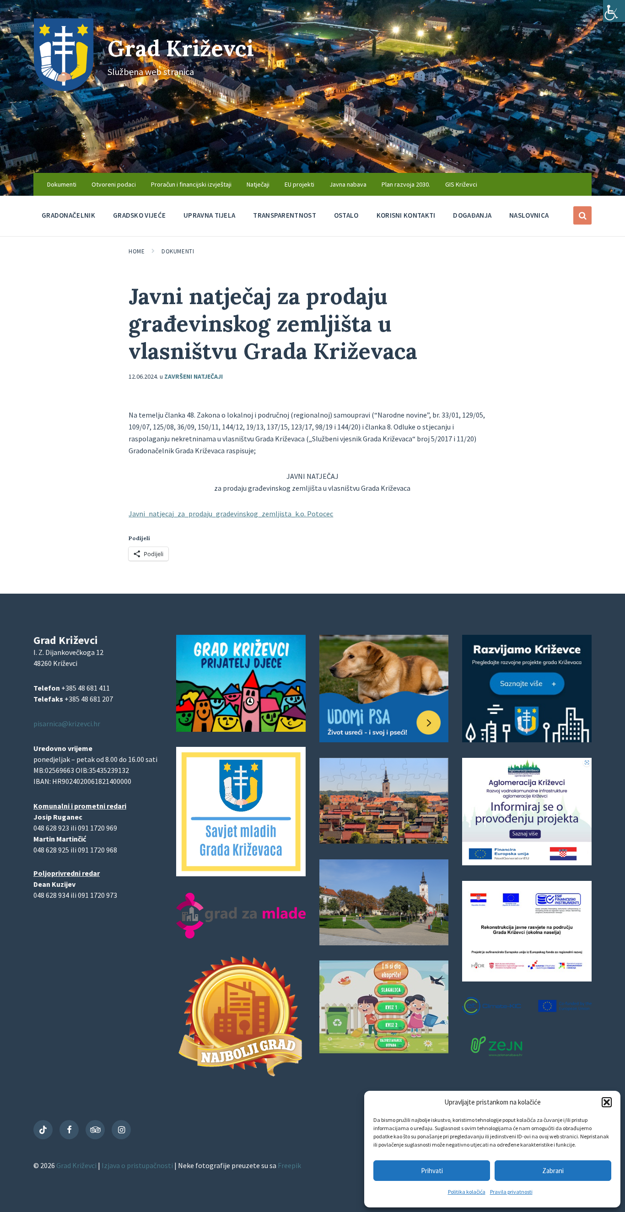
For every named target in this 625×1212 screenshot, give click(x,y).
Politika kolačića (466, 1191)
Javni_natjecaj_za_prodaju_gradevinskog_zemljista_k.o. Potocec (231, 513)
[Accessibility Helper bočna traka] (614, 11)
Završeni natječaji (193, 376)
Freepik (289, 1165)
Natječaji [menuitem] (258, 184)
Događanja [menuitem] (472, 215)
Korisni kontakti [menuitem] (406, 215)
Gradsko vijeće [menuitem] (139, 215)
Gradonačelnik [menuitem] (68, 215)
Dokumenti (178, 251)
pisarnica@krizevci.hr (66, 723)
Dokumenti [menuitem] (61, 184)
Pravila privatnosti (511, 1191)
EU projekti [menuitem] (299, 184)
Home (137, 251)
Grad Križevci (181, 48)
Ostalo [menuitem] (346, 215)
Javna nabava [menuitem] (347, 184)
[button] (606, 1102)
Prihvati (432, 1170)
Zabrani (553, 1170)
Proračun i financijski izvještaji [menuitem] (191, 184)
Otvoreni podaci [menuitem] (114, 184)
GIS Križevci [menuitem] (461, 184)
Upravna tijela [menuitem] (209, 215)
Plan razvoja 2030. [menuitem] (406, 184)
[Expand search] (582, 215)
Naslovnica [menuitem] (529, 215)
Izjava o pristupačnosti (138, 1165)
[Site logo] (63, 88)
